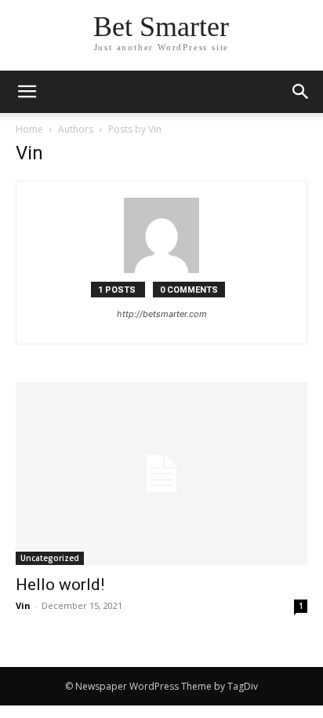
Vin (23, 605)
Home (29, 129)
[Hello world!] (161, 473)
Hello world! (60, 584)
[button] (301, 92)
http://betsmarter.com (162, 313)
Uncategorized (49, 557)
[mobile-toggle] (27, 92)
